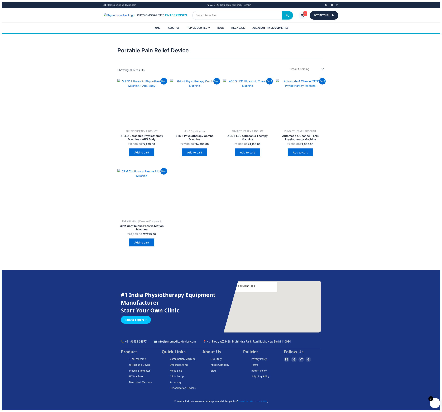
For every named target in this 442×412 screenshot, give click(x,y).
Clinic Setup (177, 376)
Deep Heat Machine (140, 382)
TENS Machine (137, 358)
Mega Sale (176, 370)
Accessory (175, 382)
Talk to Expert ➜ (136, 320)
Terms (254, 364)
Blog (213, 370)
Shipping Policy (260, 376)
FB (286, 359)
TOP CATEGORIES (197, 28)
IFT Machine (136, 376)
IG (293, 359)
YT (301, 359)
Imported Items (179, 364)
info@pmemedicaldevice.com (121, 5)
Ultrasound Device (139, 364)
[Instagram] (336, 5)
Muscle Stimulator (139, 370)
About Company (220, 364)
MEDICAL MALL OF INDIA (252, 401)
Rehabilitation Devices (183, 388)
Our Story (216, 358)
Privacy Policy (259, 358)
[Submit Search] (287, 15)
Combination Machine (182, 358)
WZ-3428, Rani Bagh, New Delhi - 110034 (230, 5)
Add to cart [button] (141, 152)
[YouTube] (330, 5)
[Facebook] (325, 5)
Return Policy (259, 370)
